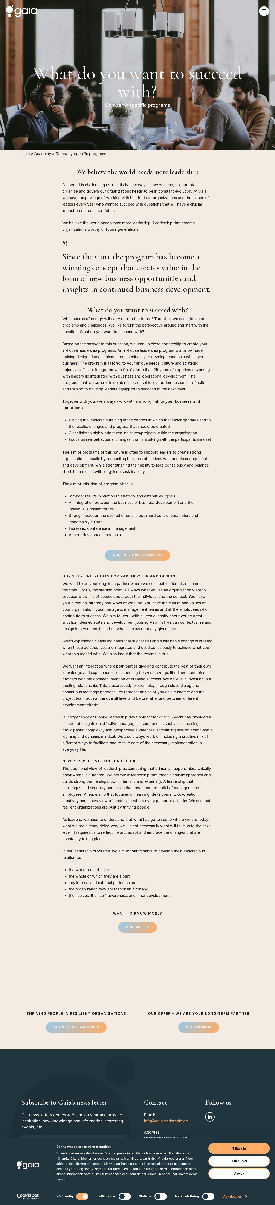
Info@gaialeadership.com (168, 1121)
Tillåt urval (239, 1161)
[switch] (125, 1196)
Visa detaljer (232, 1196)
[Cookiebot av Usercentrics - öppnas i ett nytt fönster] (28, 1196)
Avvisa (239, 1173)
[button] (264, 11)
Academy (42, 153)
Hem (25, 153)
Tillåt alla (239, 1148)
